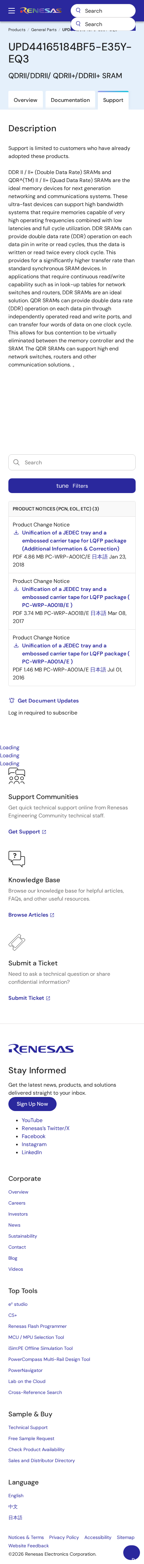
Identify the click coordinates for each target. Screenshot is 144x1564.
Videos (15, 1269)
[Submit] (78, 24)
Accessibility (98, 1537)
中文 (13, 1507)
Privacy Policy (64, 1537)
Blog (12, 1258)
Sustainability (22, 1236)
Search (103, 10)
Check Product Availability (36, 1449)
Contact (17, 1247)
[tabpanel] (72, 896)
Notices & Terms (26, 1537)
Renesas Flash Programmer (37, 1326)
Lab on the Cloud (27, 1381)
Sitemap (126, 1537)
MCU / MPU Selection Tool (36, 1337)
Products (16, 29)
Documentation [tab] (70, 100)
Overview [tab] (26, 100)
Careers (16, 1203)
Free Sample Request (31, 1438)
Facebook (34, 1136)
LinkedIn (32, 1152)
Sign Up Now (32, 1103)
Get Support (24, 831)
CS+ (12, 1315)
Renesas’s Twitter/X (46, 1128)
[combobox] (103, 24)
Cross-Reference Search (35, 1392)
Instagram (34, 1144)
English (15, 1496)
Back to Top (136, 1558)
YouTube (32, 1120)
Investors (18, 1214)
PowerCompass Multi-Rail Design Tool (49, 1359)
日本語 (15, 1518)
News (14, 1225)
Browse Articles (28, 914)
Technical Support (28, 1427)
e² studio (17, 1304)
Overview (18, 1192)
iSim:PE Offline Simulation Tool (40, 1348)
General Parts (44, 29)
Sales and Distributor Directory (41, 1460)
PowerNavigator (25, 1370)
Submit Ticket (26, 997)
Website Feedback (28, 1546)
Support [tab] (113, 100)
